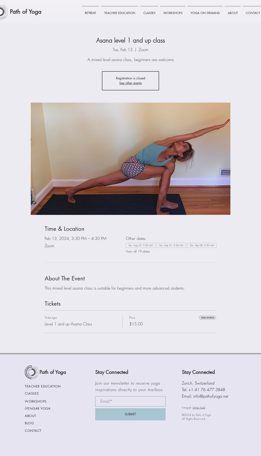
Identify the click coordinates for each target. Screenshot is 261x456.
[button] (90, 11)
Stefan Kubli (198, 407)
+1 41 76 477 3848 (206, 389)
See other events (130, 83)
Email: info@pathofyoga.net (205, 396)
